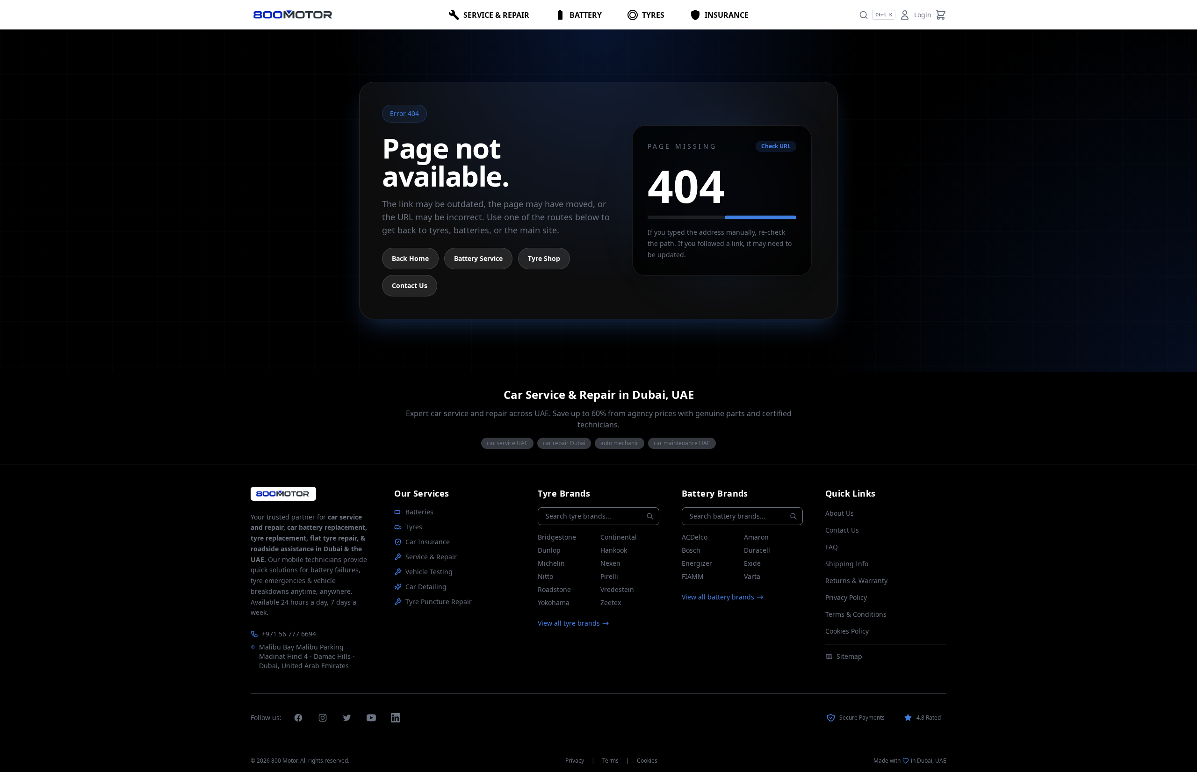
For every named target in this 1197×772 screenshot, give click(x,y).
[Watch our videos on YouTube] (371, 717)
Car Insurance (427, 541)
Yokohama (554, 602)
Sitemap (849, 656)
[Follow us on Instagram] (322, 717)
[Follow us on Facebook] (298, 717)
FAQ (831, 546)
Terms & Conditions (856, 614)
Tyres (413, 526)
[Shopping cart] (940, 15)
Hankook (613, 550)
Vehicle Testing (429, 571)
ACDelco (694, 537)
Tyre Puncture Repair (438, 601)
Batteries (419, 511)
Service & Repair (431, 556)
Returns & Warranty (856, 580)
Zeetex (610, 602)
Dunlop (549, 550)
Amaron (756, 537)
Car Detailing (426, 586)
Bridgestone (557, 537)
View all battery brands (718, 596)
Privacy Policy (846, 597)
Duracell (757, 550)
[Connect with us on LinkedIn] (395, 717)
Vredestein (617, 589)
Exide (752, 563)
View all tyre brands (569, 623)
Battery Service (478, 258)
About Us (839, 513)
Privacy (574, 761)
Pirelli (609, 576)
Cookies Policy (847, 631)
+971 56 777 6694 (289, 633)
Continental (618, 537)
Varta (752, 576)
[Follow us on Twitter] (347, 717)
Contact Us (409, 285)
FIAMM (693, 576)
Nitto (545, 576)
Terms (610, 761)
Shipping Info (846, 563)
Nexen (610, 563)
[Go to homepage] (283, 493)
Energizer (697, 563)
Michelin (551, 563)
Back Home (410, 258)
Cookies (647, 761)
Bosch (691, 550)
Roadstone (554, 589)
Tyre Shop (544, 258)
